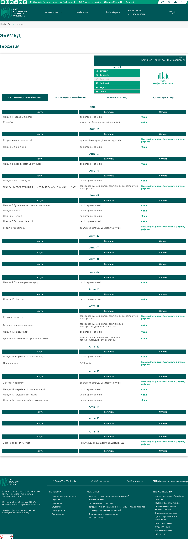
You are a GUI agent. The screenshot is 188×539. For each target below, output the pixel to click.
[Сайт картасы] (182, 2)
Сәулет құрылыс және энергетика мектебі (109, 496)
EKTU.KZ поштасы (163, 510)
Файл (144, 117)
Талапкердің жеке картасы (64, 496)
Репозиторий (161, 534)
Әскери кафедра (97, 518)
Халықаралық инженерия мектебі (105, 510)
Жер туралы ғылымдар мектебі (103, 514)
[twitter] (12, 2)
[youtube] (3, 2)
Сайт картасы (101, 481)
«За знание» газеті (163, 530)
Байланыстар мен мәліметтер (172, 481)
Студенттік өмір (162, 527)
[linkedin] (20, 2)
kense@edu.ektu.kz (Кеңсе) (120, 2)
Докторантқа (58, 514)
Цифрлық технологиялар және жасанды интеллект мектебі (117, 507)
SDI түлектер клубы (91, 2)
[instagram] (16, 2)
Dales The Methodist (65, 481)
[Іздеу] (169, 2)
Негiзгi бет (6, 24)
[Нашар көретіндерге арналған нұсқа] (175, 2)
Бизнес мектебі (96, 500)
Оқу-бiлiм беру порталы (45, 2)
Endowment (69, 2)
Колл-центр (136, 481)
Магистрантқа (58, 510)
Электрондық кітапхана (166, 513)
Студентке (56, 507)
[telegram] (25, 2)
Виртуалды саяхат (163, 523)
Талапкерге (57, 503)
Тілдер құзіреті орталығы (101, 503)
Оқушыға (56, 500)
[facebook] (7, 2)
